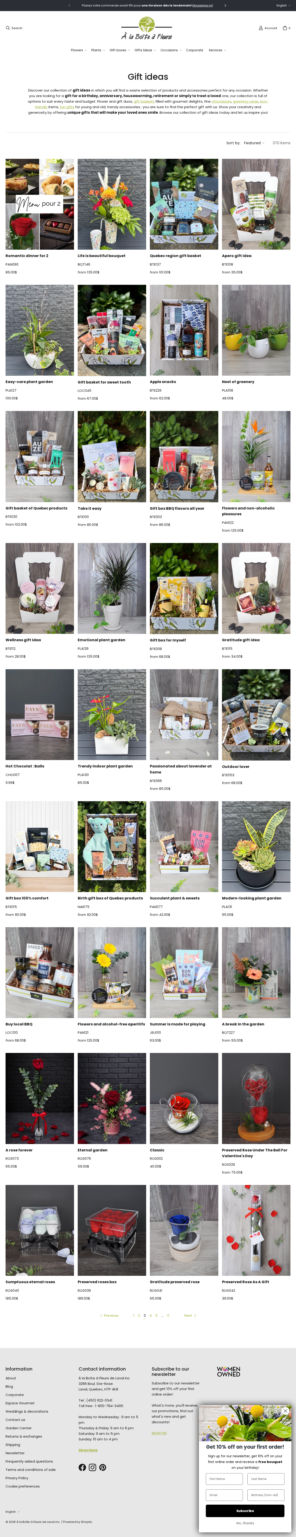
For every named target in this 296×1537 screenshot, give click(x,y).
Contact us (15, 1419)
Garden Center (19, 1428)
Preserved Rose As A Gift (245, 1282)
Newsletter (15, 1453)
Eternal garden (93, 1150)
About (11, 1378)
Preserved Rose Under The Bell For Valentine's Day (254, 1153)
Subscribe (245, 1511)
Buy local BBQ (19, 1024)
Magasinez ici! (202, 5)
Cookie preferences (23, 1486)
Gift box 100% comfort (27, 898)
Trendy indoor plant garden (105, 766)
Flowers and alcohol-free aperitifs (111, 1024)
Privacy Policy (17, 1478)
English (282, 5)
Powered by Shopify (77, 1522)
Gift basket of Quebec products (36, 508)
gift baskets (144, 101)
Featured (252, 143)
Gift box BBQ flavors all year (177, 508)
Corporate (15, 1394)
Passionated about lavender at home (181, 769)
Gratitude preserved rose (175, 1282)
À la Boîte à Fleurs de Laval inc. (38, 1522)
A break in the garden (243, 1024)
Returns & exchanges (24, 1436)
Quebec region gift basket (175, 255)
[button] (78, 50)
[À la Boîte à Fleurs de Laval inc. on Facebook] (82, 1467)
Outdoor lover (236, 766)
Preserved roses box (97, 1282)
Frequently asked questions (29, 1461)
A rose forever (19, 1150)
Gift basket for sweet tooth (104, 382)
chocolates (221, 101)
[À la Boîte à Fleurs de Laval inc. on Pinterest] (103, 1467)
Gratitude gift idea (241, 640)
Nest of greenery (238, 381)
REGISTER (159, 1433)
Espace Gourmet (20, 1403)
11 (168, 1315)
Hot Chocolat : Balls (25, 766)
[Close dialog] (285, 1411)
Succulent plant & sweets (175, 898)
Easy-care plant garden (29, 381)
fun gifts (67, 106)
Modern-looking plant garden (251, 898)
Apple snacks (163, 381)
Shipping (13, 1444)
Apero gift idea (237, 255)
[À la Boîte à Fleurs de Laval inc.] (146, 28)
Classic (157, 1150)
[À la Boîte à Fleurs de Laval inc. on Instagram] (92, 1467)
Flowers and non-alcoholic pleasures (248, 511)
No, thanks (245, 1523)
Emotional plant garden (101, 640)
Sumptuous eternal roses (30, 1282)
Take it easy (90, 508)
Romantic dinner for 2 (27, 255)
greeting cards (245, 101)
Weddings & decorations (27, 1411)
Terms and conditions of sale (31, 1469)
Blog (9, 1386)
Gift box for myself (168, 640)
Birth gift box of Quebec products (110, 898)
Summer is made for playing (177, 1024)
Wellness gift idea (23, 640)
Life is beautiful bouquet (102, 255)
